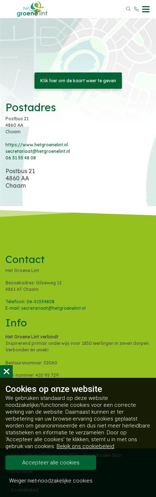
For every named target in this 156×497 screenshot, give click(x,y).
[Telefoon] (136, 9)
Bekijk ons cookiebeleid (85, 446)
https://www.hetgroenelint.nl (36, 144)
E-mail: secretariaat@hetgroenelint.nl (45, 308)
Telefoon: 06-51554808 (29, 301)
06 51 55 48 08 (20, 157)
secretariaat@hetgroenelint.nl (37, 151)
